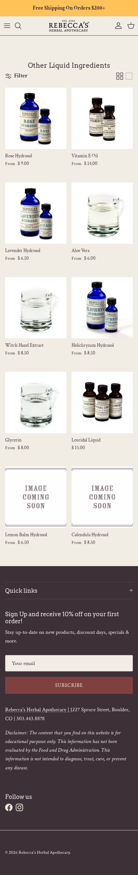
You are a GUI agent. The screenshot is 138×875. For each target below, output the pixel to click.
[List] (129, 76)
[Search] (21, 26)
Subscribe (69, 685)
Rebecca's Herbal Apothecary (44, 852)
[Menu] (7, 26)
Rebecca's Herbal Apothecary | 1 (38, 709)
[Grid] (120, 76)
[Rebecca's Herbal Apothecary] (69, 26)
